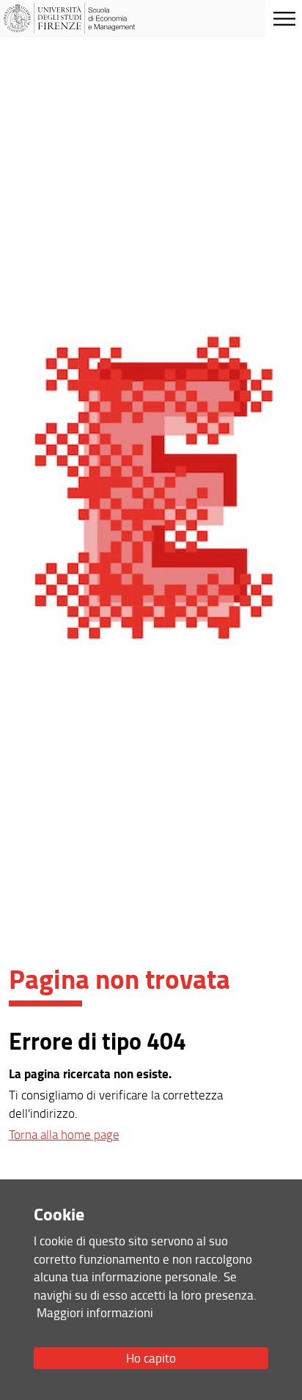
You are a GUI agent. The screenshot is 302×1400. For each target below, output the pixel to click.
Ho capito (151, 1357)
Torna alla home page (64, 1134)
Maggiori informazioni (95, 1312)
